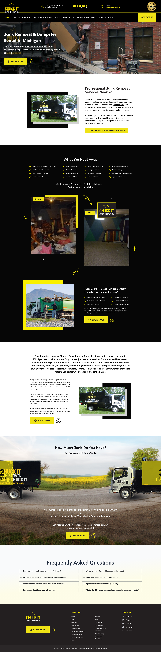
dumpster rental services (95, 107)
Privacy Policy (99, 634)
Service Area (99, 626)
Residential (76, 626)
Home (7, 17)
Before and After (80, 17)
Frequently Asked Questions (100, 630)
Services (26, 17)
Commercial (76, 629)
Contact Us (98, 623)
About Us (16, 17)
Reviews (102, 17)
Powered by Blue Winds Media (96, 649)
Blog (110, 17)
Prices (94, 17)
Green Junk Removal (43, 17)
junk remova (118, 104)
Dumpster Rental (63, 17)
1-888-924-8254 (113, 7)
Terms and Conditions (98, 638)
